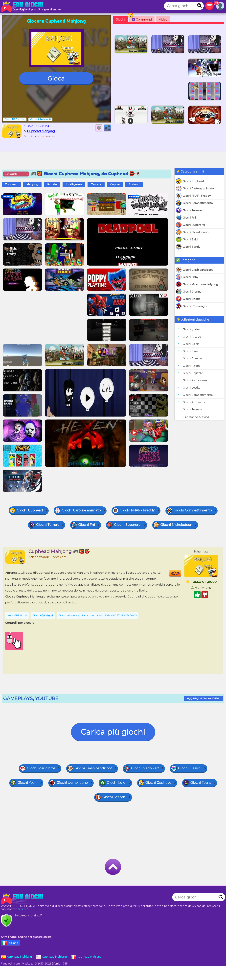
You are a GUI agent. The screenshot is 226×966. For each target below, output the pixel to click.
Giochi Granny (192, 291)
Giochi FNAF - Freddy (197, 195)
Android (134, 184)
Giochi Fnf (189, 217)
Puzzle (52, 184)
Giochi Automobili (194, 402)
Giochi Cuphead (193, 181)
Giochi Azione (192, 298)
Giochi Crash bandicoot (198, 269)
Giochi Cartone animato (198, 188)
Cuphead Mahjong (89, 956)
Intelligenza (74, 184)
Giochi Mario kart (145, 768)
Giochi (120, 19)
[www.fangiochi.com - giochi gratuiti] (23, 899)
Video (163, 19)
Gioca (56, 78)
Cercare (96, 184)
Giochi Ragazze (193, 373)
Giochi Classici (192, 351)
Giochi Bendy (191, 246)
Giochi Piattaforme (195, 380)
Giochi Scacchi (114, 797)
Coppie (115, 184)
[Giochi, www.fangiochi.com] (23, 6)
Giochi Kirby (190, 277)
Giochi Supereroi (194, 224)
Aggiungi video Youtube (203, 698)
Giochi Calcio (191, 344)
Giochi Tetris (200, 783)
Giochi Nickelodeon (195, 232)
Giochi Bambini (192, 358)
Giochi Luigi (116, 783)
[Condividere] (107, 127)
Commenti (142, 19)
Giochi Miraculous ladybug (200, 284)
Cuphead (11, 184)
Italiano (13, 942)
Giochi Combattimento (198, 203)
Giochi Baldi (190, 239)
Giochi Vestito (192, 387)
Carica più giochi (113, 732)
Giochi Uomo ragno (195, 306)
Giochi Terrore (192, 210)
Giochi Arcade (192, 336)
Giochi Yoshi (28, 783)
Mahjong (32, 184)
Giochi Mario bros (41, 768)
